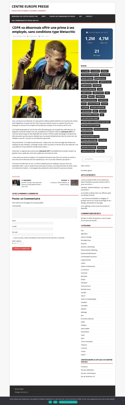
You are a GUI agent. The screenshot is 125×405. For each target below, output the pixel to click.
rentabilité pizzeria (88, 147)
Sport (82, 338)
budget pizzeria (87, 78)
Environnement (86, 286)
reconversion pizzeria (89, 144)
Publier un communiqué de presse (62, 16)
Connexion (84, 367)
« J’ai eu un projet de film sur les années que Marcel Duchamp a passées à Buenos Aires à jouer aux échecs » (95, 182)
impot (95, 111)
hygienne (85, 107)
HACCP (83, 296)
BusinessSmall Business (88, 253)
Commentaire (16, 206)
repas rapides (85, 328)
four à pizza (103, 100)
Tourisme (84, 348)
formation (100, 96)
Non (55, 402)
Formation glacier (86, 170)
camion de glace (105, 82)
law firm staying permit (90, 118)
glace (84, 104)
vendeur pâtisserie (88, 151)
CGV (80, 16)
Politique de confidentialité (68, 402)
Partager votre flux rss (21, 392)
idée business (86, 111)
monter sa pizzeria (101, 129)
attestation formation (90, 75)
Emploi (83, 279)
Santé (83, 335)
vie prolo (100, 151)
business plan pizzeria (89, 82)
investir (103, 111)
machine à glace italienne (90, 125)
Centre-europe (33, 36)
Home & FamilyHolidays (88, 299)
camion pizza (86, 85)
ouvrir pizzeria (87, 133)
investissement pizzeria (90, 115)
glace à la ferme (93, 104)
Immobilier (84, 306)
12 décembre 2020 (20, 36)
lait (102, 115)
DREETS (84, 96)
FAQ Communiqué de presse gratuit (25, 20)
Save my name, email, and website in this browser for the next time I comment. (39, 238)
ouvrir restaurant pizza (90, 136)
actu (82, 230)
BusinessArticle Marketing (89, 250)
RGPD (43, 16)
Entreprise (84, 283)
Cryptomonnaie (86, 260)
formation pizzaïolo (89, 100)
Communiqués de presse (89, 257)
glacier (104, 104)
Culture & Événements (88, 266)
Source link (16, 176)
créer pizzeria (98, 93)
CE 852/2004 (96, 85)
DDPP (107, 93)
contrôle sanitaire (88, 89)
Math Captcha (16, 241)
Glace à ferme (85, 166)
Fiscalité (83, 292)
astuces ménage (86, 237)
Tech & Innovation (87, 341)
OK (50, 402)
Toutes (43, 36)
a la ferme (85, 71)
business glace (100, 78)
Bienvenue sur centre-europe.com (25, 16)
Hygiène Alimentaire (97, 107)
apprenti (105, 71)
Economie (84, 273)
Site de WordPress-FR (88, 376)
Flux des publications (87, 370)
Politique (83, 325)
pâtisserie (102, 140)
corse (100, 89)
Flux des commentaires (88, 373)
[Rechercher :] (97, 159)
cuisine (83, 263)
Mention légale (19, 389)
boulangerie (105, 75)
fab (82, 218)
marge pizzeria (87, 129)
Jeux (82, 315)
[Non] (123, 401)
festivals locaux (86, 289)
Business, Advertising (87, 247)
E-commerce (85, 270)
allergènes (95, 71)
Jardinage (84, 312)
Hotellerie (84, 302)
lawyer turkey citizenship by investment (96, 122)
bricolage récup (86, 240)
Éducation (84, 276)
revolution (102, 147)
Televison (84, 345)
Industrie (83, 309)
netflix (83, 322)
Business (84, 243)
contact (89, 16)
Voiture (83, 355)
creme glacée (86, 93)
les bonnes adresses (87, 319)
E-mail (14, 226)
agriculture (84, 234)
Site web (15, 232)
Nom (13, 221)
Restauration (85, 332)
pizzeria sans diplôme (89, 140)
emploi (91, 96)
